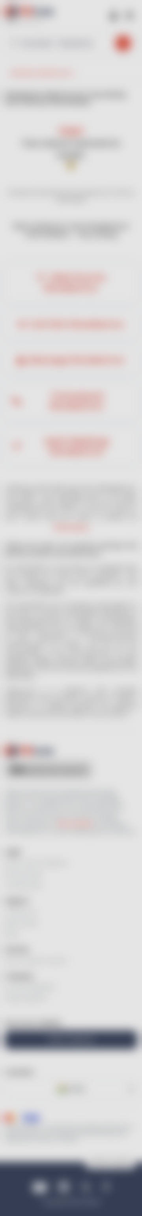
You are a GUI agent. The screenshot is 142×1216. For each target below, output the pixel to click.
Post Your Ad (71, 1039)
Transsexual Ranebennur (77, 401)
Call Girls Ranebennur (77, 324)
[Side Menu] (129, 14)
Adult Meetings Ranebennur (77, 446)
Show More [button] (71, 527)
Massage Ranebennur (76, 360)
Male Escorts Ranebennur (75, 282)
